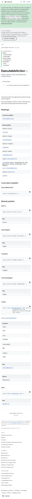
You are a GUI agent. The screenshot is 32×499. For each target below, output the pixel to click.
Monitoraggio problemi (6, 485)
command (5, 147)
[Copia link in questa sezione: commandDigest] (14, 278)
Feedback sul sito (16, 492)
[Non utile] (18, 47)
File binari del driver (5, 447)
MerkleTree (11, 172)
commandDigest (7, 155)
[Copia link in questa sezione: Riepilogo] (10, 110)
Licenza (4, 492)
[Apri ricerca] (21, 2)
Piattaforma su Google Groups (8, 462)
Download (3, 440)
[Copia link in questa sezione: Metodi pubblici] (16, 201)
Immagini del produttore (7, 444)
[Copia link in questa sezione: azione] (7, 206)
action (5, 132)
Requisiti (3, 437)
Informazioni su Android (7, 490)
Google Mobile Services (6, 480)
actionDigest (6, 140)
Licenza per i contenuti (16, 422)
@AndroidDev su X (5, 455)
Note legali (23, 490)
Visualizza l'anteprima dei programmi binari (11, 442)
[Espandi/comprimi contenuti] (12, 51)
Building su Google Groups (7, 465)
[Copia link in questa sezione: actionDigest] (11, 230)
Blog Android (4, 457)
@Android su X (4, 453)
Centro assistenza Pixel (6, 475)
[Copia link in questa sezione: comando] (9, 254)
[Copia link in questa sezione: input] (6, 388)
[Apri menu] (2, 2)
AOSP (2, 44)
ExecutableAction (8, 118)
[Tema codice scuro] (30, 192)
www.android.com (5, 478)
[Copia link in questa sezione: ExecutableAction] (14, 188)
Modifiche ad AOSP (6, 23)
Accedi (28, 1)
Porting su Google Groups (7, 467)
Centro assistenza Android (7, 473)
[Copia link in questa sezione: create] (7, 302)
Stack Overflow (4, 482)
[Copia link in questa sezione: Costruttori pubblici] (19, 183)
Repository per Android (6, 435)
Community (17, 490)
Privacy (9, 492)
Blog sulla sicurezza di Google (8, 460)
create (5, 162)
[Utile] (16, 47)
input (4, 175)
